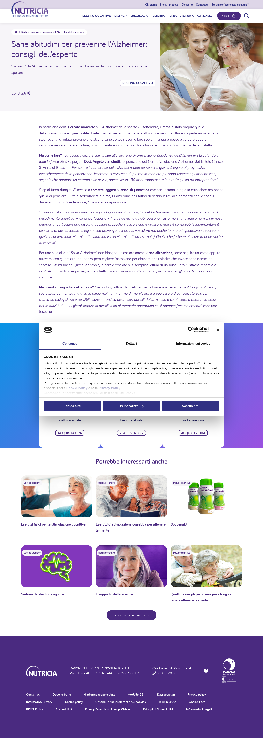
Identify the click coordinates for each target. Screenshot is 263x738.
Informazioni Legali (199, 709)
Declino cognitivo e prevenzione (37, 32)
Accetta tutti (190, 406)
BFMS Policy (34, 709)
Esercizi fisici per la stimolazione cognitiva (53, 524)
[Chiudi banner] (218, 330)
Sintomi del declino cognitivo (43, 594)
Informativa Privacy (39, 702)
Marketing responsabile (99, 694)
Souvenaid (179, 524)
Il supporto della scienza (114, 594)
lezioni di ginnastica (134, 189)
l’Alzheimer (139, 287)
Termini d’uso (167, 702)
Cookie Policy (77, 388)
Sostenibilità (63, 709)
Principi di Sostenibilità (158, 709)
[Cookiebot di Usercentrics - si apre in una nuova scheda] (191, 330)
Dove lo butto (62, 694)
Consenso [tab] (69, 343)
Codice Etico (197, 702)
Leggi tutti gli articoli (131, 615)
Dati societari (166, 694)
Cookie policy (74, 702)
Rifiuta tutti (73, 406)
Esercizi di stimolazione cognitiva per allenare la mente (131, 527)
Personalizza (129, 406)
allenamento (145, 271)
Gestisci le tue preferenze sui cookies (120, 702)
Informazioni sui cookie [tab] (193, 343)
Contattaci (33, 694)
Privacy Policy (109, 388)
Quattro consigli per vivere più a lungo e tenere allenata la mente (201, 597)
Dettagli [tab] (131, 343)
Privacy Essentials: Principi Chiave (108, 709)
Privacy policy (197, 694)
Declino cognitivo (137, 83)
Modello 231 (136, 694)
